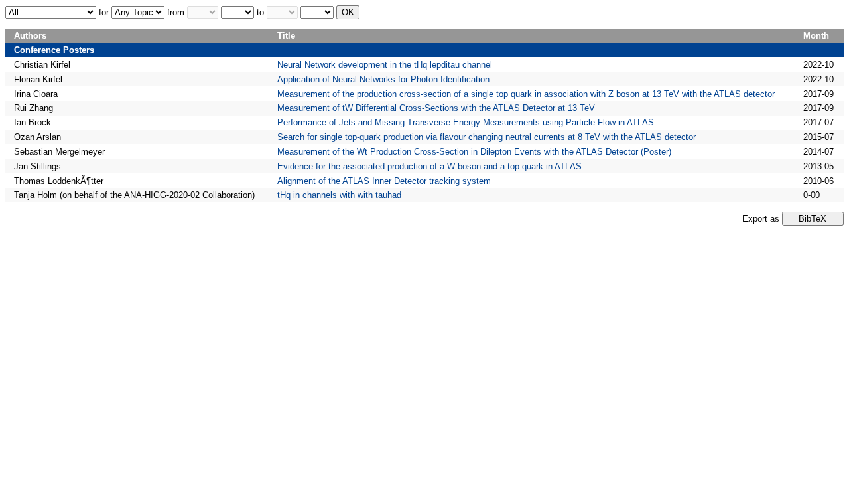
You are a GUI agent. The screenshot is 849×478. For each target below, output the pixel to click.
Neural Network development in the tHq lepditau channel (384, 65)
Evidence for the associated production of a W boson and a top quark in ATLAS (429, 166)
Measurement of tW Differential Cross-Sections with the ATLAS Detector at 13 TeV (436, 108)
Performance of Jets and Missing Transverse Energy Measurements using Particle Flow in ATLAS (465, 122)
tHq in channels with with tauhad (339, 195)
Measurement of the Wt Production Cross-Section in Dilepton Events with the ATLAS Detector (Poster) (474, 152)
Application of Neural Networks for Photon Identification (383, 79)
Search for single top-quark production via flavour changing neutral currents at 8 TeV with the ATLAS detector (486, 137)
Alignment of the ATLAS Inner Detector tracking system (384, 181)
